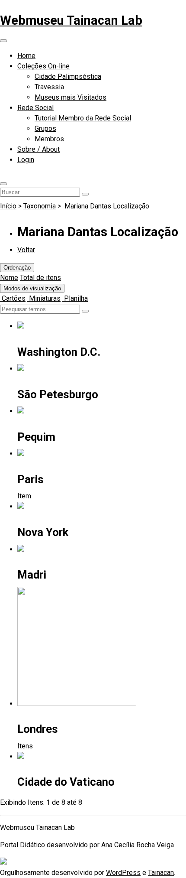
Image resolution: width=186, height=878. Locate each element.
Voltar (26, 250)
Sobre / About (38, 149)
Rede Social (35, 108)
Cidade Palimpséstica (68, 76)
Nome (9, 277)
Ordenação (17, 267)
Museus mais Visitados (70, 97)
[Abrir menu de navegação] (3, 40)
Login (25, 160)
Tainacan (161, 872)
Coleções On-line (43, 66)
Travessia (49, 87)
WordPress (123, 872)
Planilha (75, 298)
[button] (3, 183)
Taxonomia (39, 206)
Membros (49, 139)
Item (24, 496)
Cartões (13, 298)
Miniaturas (44, 298)
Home (26, 56)
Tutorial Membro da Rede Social (83, 118)
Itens (25, 746)
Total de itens (40, 277)
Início (8, 206)
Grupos (45, 128)
